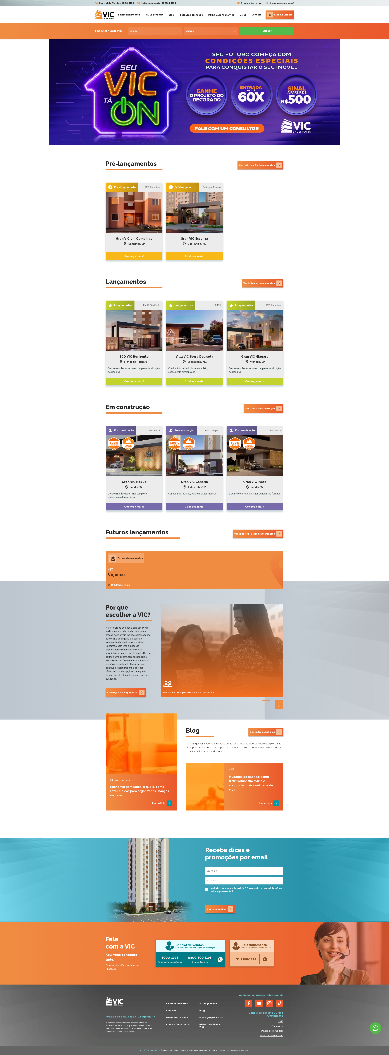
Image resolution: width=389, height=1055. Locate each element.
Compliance (277, 1026)
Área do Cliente (283, 15)
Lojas (243, 15)
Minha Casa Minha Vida (221, 15)
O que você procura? (281, 3)
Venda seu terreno (177, 1017)
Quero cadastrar (216, 909)
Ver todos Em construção (260, 408)
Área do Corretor (251, 3)
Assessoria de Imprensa (271, 1035)
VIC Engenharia (154, 15)
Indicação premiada (191, 15)
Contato (257, 15)
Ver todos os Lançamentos (259, 283)
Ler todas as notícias (262, 732)
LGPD (280, 1021)
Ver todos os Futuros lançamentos (254, 534)
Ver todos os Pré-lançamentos (257, 165)
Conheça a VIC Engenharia (122, 692)
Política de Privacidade (272, 1031)
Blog (171, 15)
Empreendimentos (129, 15)
